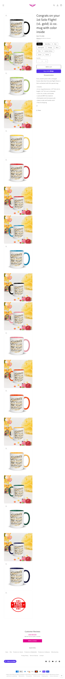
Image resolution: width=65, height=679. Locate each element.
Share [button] (39, 110)
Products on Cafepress (44, 652)
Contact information (54, 676)
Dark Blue (47, 44)
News (6, 652)
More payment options (49, 75)
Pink (39, 51)
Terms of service (36, 676)
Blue (57, 47)
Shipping (38, 38)
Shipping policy (45, 676)
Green (39, 54)
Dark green (41, 47)
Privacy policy (29, 676)
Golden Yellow (48, 51)
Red (55, 44)
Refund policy (54, 652)
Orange (50, 47)
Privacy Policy (24, 655)
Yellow (47, 54)
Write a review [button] (32, 641)
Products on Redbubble (30, 652)
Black (39, 44)
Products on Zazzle (18, 652)
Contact (42, 655)
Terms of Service (34, 655)
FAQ (11, 652)
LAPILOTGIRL (12, 674)
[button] (3, 5)
